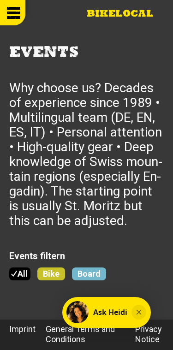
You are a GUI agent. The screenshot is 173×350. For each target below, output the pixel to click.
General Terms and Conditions (80, 334)
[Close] (138, 312)
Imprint (22, 329)
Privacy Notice (148, 334)
